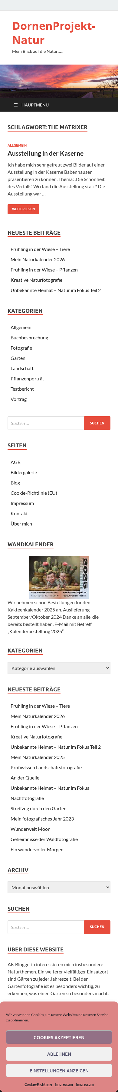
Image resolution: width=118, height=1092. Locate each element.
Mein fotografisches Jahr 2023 (42, 818)
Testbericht (22, 389)
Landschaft (22, 368)
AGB (16, 462)
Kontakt (19, 513)
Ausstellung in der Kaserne (46, 153)
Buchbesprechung (29, 337)
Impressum (64, 1084)
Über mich (21, 523)
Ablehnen (59, 1054)
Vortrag (19, 399)
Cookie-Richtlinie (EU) (34, 493)
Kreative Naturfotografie (36, 280)
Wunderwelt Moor (30, 829)
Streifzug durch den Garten (39, 808)
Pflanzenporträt (27, 378)
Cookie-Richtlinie (38, 1084)
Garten (18, 358)
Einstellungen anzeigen (59, 1070)
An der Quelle (25, 777)
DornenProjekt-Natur (54, 32)
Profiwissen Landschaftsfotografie (46, 767)
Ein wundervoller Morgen (37, 849)
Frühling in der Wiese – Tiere (40, 249)
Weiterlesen (21, 207)
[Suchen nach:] (59, 423)
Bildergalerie (24, 472)
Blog (15, 482)
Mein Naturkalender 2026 (38, 259)
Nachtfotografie (27, 798)
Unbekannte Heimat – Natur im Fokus (50, 788)
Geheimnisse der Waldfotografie (44, 839)
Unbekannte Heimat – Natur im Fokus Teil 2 (56, 290)
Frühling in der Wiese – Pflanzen (44, 269)
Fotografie (21, 348)
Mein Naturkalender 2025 (38, 757)
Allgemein (17, 145)
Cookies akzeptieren (59, 1037)
